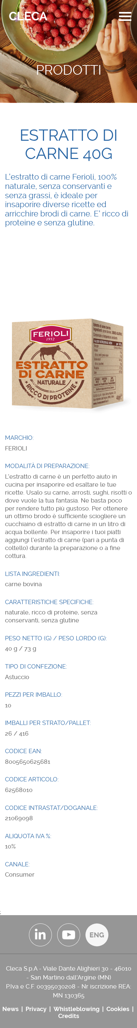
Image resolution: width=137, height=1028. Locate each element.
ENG (96, 935)
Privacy (36, 1008)
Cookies (117, 1008)
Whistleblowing (76, 1008)
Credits (68, 1015)
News (10, 1008)
